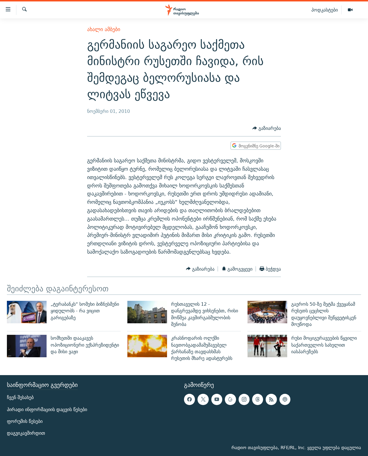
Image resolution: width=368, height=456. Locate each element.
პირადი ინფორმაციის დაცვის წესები (47, 409)
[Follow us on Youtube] (216, 399)
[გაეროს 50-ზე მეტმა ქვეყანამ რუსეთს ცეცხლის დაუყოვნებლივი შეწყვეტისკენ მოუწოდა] (267, 312)
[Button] (266, 128)
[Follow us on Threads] (257, 399)
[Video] (350, 10)
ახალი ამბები (103, 29)
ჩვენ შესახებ (20, 397)
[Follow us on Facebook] (189, 399)
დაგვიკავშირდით (26, 432)
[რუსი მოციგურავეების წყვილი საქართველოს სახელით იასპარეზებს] (267, 346)
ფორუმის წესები (25, 421)
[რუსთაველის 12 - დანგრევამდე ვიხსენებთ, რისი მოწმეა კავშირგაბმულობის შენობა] (147, 312)
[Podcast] (284, 399)
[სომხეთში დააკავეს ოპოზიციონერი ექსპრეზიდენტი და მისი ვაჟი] (27, 346)
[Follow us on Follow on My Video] (230, 399)
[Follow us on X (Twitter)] (203, 399)
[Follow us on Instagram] (244, 399)
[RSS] (271, 399)
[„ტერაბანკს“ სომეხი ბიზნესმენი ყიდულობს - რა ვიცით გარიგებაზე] (27, 312)
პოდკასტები (324, 10)
